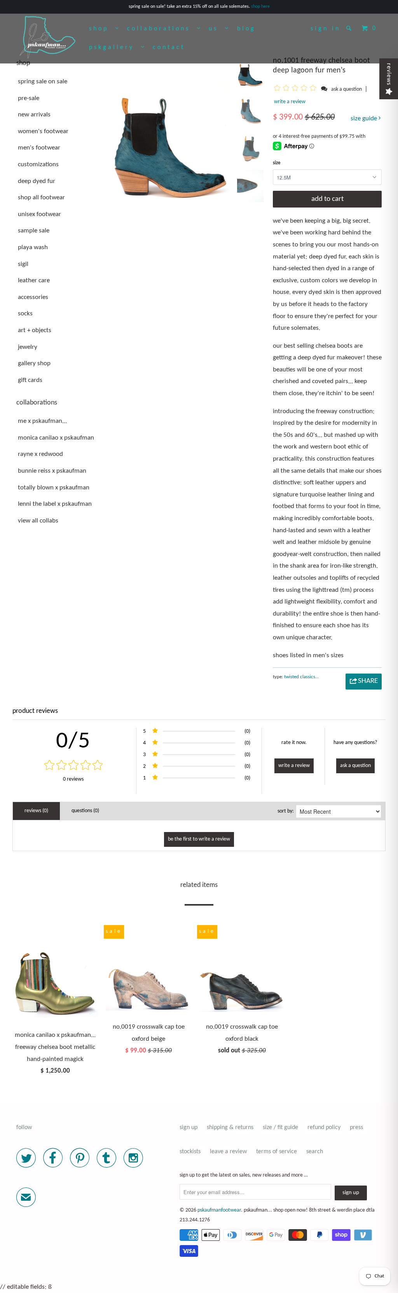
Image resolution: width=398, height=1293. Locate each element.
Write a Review (294, 766)
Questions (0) (85, 811)
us (217, 29)
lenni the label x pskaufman (55, 504)
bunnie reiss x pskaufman (52, 471)
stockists (190, 1152)
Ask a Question (355, 766)
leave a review (228, 1152)
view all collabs (38, 520)
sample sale (33, 230)
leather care (34, 280)
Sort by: (286, 811)
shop (102, 29)
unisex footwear (39, 214)
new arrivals (34, 114)
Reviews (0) (36, 811)
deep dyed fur (36, 181)
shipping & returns (230, 1127)
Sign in (325, 29)
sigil (23, 264)
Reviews (389, 74)
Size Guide (365, 118)
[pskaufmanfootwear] (47, 38)
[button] (296, 89)
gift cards (30, 380)
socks (25, 313)
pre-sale (28, 98)
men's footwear (39, 147)
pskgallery (115, 47)
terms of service (276, 1152)
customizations (38, 164)
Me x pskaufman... (42, 421)
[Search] (350, 28)
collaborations (162, 29)
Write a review (289, 102)
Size (277, 162)
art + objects (34, 330)
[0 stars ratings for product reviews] (73, 766)
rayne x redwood (40, 454)
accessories (33, 297)
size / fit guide (280, 1127)
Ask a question (346, 89)
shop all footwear (41, 197)
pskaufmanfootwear (219, 1210)
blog (246, 29)
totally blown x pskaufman (53, 487)
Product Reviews (35, 711)
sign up (188, 1127)
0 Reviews (73, 779)
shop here (260, 6)
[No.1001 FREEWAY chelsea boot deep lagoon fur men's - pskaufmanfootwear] (170, 129)
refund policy (323, 1127)
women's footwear (43, 131)
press (356, 1127)
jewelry (27, 347)
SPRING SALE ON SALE (42, 81)
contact (169, 47)
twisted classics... (301, 676)
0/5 (73, 741)
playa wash (33, 247)
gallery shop (34, 363)
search (314, 1152)
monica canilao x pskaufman (56, 438)
